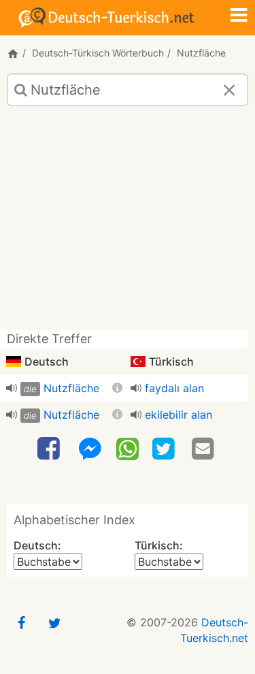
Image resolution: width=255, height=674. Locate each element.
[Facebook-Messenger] (89, 449)
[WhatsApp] (127, 448)
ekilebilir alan (178, 414)
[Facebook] (50, 449)
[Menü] (239, 16)
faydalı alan (174, 388)
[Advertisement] (127, 223)
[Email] (204, 449)
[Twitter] (165, 449)
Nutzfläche (71, 388)
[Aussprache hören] (11, 388)
